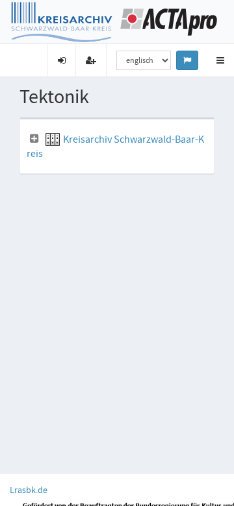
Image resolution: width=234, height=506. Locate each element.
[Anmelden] (61, 60)
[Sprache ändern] (187, 60)
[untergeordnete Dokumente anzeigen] (34, 138)
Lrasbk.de (28, 490)
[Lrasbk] (62, 21)
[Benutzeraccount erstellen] (90, 60)
